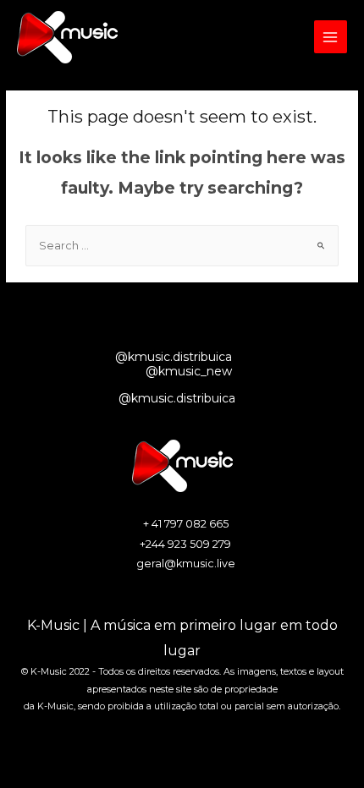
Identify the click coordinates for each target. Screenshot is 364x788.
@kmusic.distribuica (173, 356)
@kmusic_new (189, 371)
